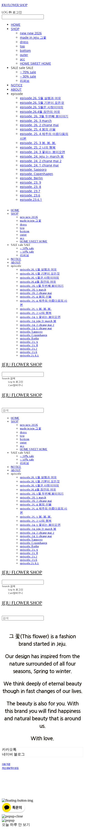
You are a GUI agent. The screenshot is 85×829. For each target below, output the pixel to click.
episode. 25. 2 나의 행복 (38, 147)
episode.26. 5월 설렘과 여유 (40, 98)
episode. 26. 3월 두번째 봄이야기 (44, 116)
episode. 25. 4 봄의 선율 (38, 129)
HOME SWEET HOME (35, 63)
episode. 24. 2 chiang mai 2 (40, 161)
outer (24, 55)
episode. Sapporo (33, 169)
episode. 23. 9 (30, 182)
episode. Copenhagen (36, 174)
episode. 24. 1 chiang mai (39, 165)
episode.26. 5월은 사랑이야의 (41, 107)
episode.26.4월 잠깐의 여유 (40, 111)
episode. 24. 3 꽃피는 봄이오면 (42, 152)
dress (24, 42)
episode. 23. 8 (30, 187)
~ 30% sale (28, 76)
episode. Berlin (31, 178)
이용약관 (6, 764)
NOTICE (16, 85)
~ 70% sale (28, 72)
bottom (25, 50)
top (22, 46)
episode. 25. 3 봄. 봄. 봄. (38, 143)
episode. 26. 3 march (36, 120)
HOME (15, 24)
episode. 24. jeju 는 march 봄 (42, 156)
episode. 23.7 (30, 191)
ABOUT (16, 89)
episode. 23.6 (30, 195)
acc (22, 59)
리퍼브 (24, 80)
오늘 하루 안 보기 (16, 825)
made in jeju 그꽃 (33, 37)
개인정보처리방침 (10, 768)
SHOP (15, 29)
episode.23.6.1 (31, 199)
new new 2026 (31, 33)
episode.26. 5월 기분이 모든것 (42, 102)
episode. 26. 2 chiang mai (39, 125)
